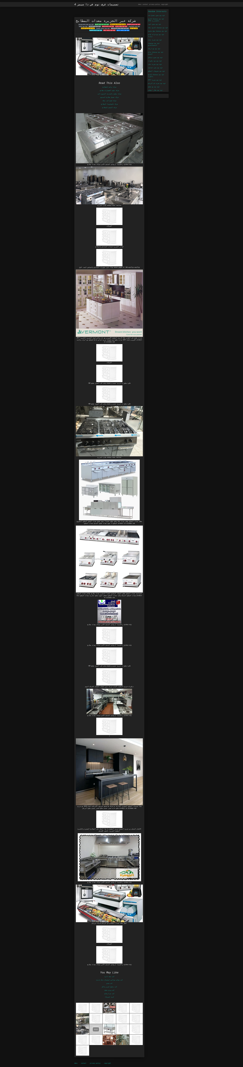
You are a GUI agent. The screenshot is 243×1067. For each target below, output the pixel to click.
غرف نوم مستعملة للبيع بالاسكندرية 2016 (156, 20)
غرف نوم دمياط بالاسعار (103, 28)
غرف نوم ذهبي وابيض (95, 26)
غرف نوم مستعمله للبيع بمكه (158, 27)
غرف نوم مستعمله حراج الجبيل (155, 53)
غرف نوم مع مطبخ (153, 87)
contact (145, 4)
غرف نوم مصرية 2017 (155, 80)
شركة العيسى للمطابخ (109, 107)
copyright (164, 4)
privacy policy (154, 4)
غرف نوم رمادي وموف (108, 26)
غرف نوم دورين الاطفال (133, 24)
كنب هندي (109, 983)
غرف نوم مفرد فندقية (155, 68)
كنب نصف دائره (109, 976)
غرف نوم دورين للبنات (87, 28)
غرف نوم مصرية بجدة (155, 40)
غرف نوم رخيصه (83, 26)
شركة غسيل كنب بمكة (109, 100)
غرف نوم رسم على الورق (102, 24)
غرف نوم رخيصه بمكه (109, 30)
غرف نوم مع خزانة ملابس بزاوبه (156, 35)
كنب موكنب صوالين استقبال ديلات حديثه (109, 980)
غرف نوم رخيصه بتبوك (123, 30)
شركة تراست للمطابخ (109, 87)
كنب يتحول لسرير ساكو (109, 987)
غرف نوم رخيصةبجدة (134, 26)
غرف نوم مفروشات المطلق (156, 71)
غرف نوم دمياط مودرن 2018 (117, 24)
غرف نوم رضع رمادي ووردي (86, 24)
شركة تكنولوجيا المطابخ (109, 104)
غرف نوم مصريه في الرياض (157, 83)
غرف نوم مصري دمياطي (155, 57)
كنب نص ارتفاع (109, 993)
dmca (139, 4)
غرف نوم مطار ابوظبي (155, 90)
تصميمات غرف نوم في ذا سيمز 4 (96, 4)
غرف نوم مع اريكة (154, 48)
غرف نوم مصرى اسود (154, 24)
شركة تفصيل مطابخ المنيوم (109, 97)
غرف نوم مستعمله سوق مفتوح (157, 31)
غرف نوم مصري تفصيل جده (156, 15)
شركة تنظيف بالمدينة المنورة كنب (109, 94)
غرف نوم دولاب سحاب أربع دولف (120, 28)
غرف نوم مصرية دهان (155, 64)
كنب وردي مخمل (109, 990)
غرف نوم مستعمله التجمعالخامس (153, 44)
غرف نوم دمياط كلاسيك (96, 30)
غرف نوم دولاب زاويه (121, 26)
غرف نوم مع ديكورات (155, 61)
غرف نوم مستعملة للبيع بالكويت (156, 75)
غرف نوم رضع (133, 28)
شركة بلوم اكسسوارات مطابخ (109, 90)
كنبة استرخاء (109, 997)
